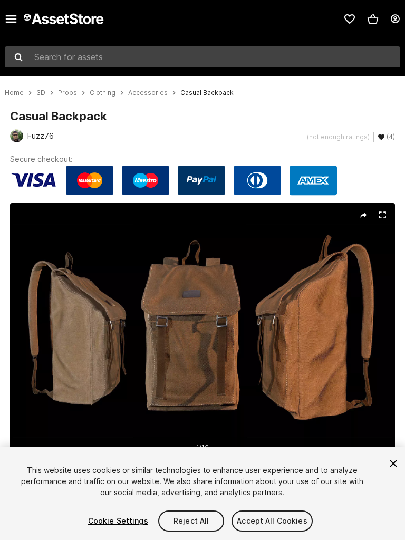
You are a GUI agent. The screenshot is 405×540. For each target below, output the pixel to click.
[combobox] (202, 57)
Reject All (191, 520)
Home (14, 93)
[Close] (393, 463)
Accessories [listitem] (148, 93)
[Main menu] (11, 19)
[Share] (363, 215)
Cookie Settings (118, 520)
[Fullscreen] (382, 215)
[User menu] (395, 19)
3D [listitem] (40, 93)
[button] (373, 19)
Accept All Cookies (272, 520)
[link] (349, 19)
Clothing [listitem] (102, 93)
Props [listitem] (67, 93)
